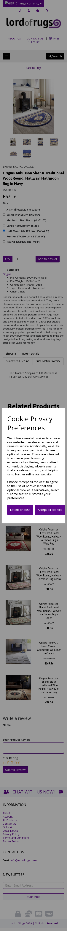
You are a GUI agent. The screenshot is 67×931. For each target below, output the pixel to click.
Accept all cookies (50, 510)
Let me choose (20, 510)
